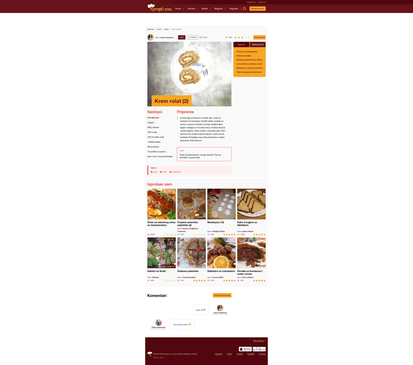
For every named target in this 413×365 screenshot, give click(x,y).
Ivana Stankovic (167, 37)
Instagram (250, 354)
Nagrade (233, 8)
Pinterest (262, 354)
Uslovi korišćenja (177, 354)
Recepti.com (159, 8)
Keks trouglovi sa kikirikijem (251, 212)
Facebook (218, 354)
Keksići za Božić (161, 259)
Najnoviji (241, 44)
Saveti (204, 8)
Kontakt (194, 354)
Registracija (251, 2)
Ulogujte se (262, 2)
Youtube (240, 354)
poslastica (177, 172)
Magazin (218, 8)
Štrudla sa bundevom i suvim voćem (251, 259)
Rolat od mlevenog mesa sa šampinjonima (161, 212)
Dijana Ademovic (159, 327)
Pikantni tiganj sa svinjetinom (249, 72)
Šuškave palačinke (191, 259)
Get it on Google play (259, 349)
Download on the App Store (245, 349)
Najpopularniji (257, 44)
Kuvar (178, 8)
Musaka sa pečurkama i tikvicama (249, 60)
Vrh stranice (258, 341)
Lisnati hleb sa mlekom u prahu (249, 64)
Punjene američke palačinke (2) (191, 212)
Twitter (229, 354)
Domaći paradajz (244, 56)
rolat (155, 172)
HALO (161, 358)
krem (165, 172)
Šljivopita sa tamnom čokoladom (249, 68)
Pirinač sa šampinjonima (247, 52)
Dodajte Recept (257, 9)
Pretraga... (244, 8)
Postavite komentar (222, 295)
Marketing (187, 354)
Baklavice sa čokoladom (221, 259)
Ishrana (191, 8)
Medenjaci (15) (221, 212)
